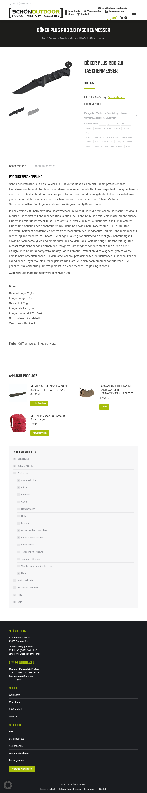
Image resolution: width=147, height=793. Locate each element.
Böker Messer (113, 137)
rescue (106, 133)
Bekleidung (23, 458)
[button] (68, 64)
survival (89, 137)
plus (96, 142)
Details (104, 406)
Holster (25, 516)
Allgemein (99, 117)
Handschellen (28, 509)
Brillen (24, 487)
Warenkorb (14, 695)
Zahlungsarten (16, 760)
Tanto (129, 142)
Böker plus (127, 137)
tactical (98, 128)
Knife (97, 133)
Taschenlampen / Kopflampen (36, 566)
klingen (89, 133)
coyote (126, 128)
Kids (20, 594)
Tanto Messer (107, 142)
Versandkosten (116, 97)
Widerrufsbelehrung (19, 753)
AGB (11, 731)
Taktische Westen (30, 559)
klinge (88, 146)
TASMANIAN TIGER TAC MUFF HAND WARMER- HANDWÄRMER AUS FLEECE (117, 389)
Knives (88, 142)
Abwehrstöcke (28, 480)
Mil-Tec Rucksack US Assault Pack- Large (47, 417)
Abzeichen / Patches (28, 587)
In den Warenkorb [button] (39, 403)
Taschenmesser (124, 133)
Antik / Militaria (25, 580)
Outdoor (125, 124)
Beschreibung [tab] (17, 166)
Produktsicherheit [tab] (44, 166)
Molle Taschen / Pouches (34, 530)
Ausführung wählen (40, 433)
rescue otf (99, 137)
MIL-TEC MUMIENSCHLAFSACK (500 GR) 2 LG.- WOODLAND (49, 387)
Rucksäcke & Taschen (32, 537)
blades (88, 128)
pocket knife (113, 124)
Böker (102, 124)
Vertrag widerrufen (22, 768)
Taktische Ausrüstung (107, 113)
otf (113, 133)
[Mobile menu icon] (134, 13)
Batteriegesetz (16, 738)
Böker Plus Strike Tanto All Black (108, 146)
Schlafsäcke (27, 544)
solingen (120, 142)
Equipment (110, 117)
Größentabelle (16, 709)
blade (128, 146)
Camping (88, 117)
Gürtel (24, 501)
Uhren (24, 573)
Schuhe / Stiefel (26, 466)
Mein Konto (14, 702)
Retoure (13, 716)
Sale (20, 602)
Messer (123, 113)
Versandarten (16, 746)
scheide (107, 128)
